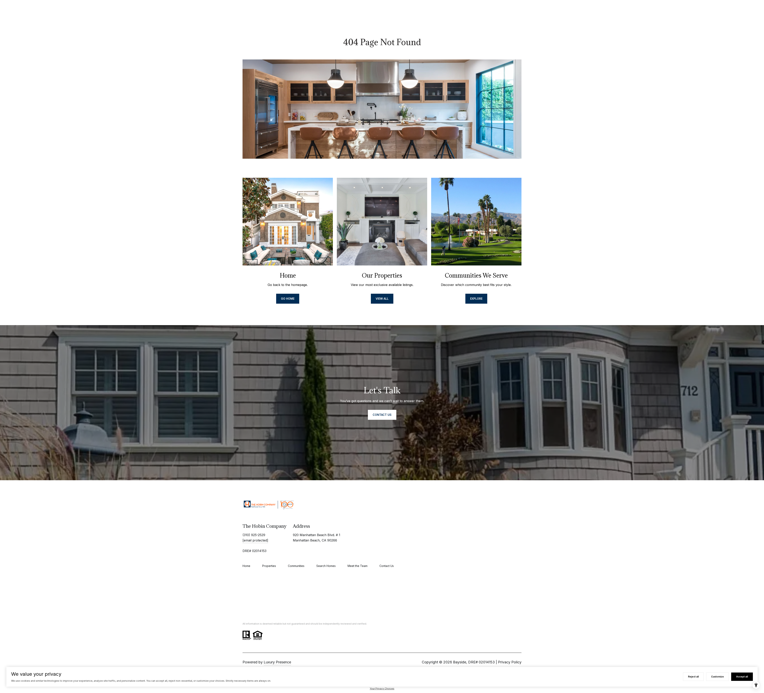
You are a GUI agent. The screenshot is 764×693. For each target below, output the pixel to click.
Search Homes (326, 566)
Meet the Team (357, 566)
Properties (269, 566)
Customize (717, 676)
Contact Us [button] (382, 414)
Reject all (693, 676)
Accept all (742, 676)
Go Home (287, 298)
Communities (296, 566)
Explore (476, 298)
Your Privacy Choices (382, 688)
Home (246, 566)
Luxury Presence (277, 662)
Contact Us (386, 566)
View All (382, 298)
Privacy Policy (509, 662)
